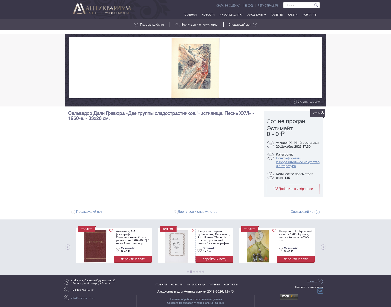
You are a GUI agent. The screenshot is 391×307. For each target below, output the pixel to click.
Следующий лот (240, 24)
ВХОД (249, 5)
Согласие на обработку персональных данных (195, 303)
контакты (309, 14)
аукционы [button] (255, 14)
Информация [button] (230, 14)
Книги (293, 14)
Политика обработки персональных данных (195, 299)
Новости (208, 14)
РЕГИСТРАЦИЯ (268, 5)
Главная (190, 14)
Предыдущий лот (152, 24)
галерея (277, 14)
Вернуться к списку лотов (199, 24)
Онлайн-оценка (228, 5)
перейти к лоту (130, 259)
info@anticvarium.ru (82, 298)
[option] (195, 67)
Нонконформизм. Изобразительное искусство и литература (298, 162)
